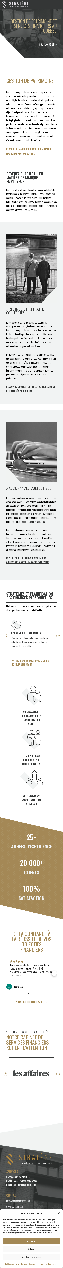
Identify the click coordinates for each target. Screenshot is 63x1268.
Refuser (31, 1249)
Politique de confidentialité (46, 1264)
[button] (58, 1213)
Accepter (31, 1240)
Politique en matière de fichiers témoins (20, 1264)
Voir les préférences (31, 1257)
